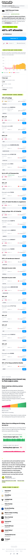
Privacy (17, 551)
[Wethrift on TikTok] (10, 553)
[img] (14, 64)
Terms (21, 551)
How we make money (15, 7)
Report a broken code (10, 551)
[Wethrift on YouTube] (17, 553)
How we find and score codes (9, 480)
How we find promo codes (20, 549)
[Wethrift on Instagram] (14, 553)
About (3, 549)
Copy (24, 104)
